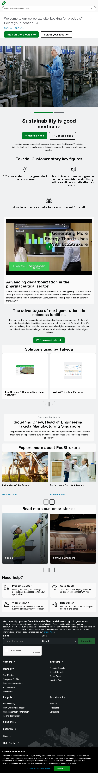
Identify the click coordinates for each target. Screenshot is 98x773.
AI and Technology (11, 716)
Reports (53, 704)
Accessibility (9, 687)
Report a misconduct (13, 683)
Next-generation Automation (16, 712)
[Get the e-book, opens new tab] (62, 136)
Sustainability (9, 704)
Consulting (54, 712)
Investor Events (57, 680)
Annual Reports (57, 672)
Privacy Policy (48, 632)
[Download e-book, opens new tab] (49, 340)
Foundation (54, 708)
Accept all (61, 768)
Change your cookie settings (39, 768)
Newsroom (8, 691)
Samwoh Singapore (64, 557)
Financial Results (57, 668)
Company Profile (11, 679)
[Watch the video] (34, 136)
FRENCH (19, 28)
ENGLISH (8, 28)
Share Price (55, 676)
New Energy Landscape (14, 708)
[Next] (52, 404)
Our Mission (8, 675)
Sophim (9, 557)
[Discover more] (11, 494)
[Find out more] (59, 494)
